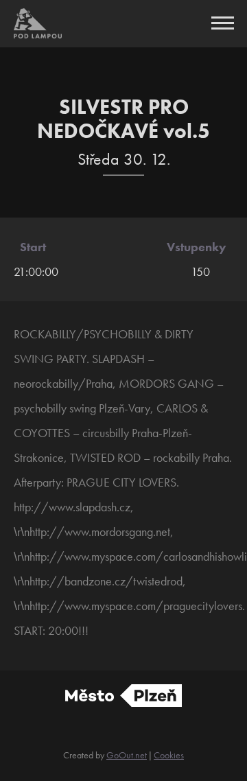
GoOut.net (126, 755)
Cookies (169, 755)
